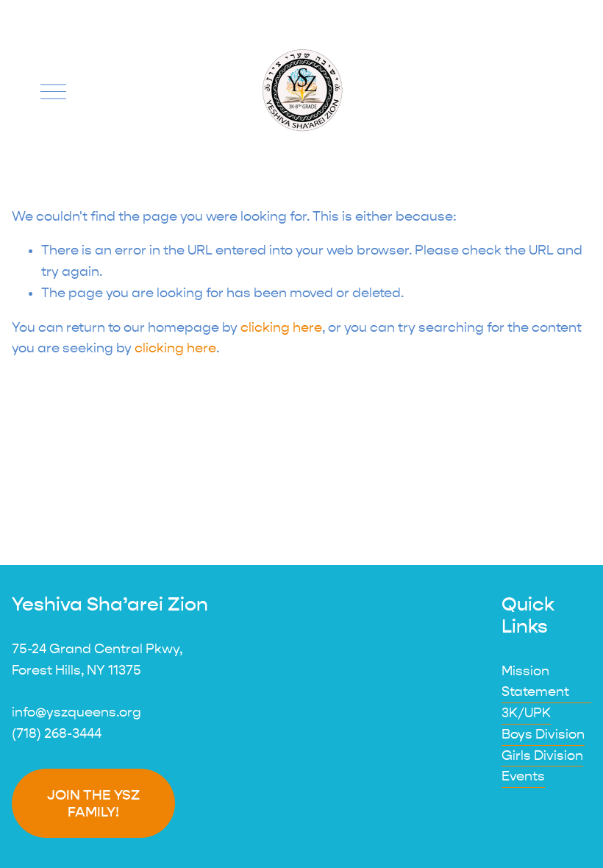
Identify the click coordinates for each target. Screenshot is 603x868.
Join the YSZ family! (93, 803)
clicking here (281, 327)
